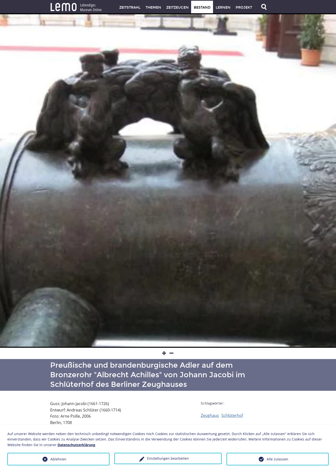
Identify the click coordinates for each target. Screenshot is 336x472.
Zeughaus (210, 415)
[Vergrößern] (164, 353)
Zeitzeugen (177, 7)
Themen (153, 7)
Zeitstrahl (129, 7)
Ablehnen (58, 459)
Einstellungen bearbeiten (168, 458)
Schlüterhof (232, 415)
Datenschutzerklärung (76, 444)
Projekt (244, 7)
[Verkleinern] (171, 353)
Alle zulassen (277, 459)
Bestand (202, 7)
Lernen (223, 7)
